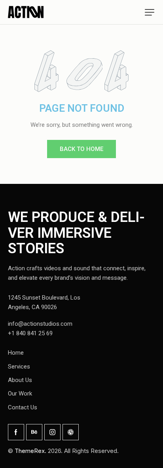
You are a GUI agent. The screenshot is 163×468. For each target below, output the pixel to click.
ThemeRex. (30, 451)
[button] (149, 12)
